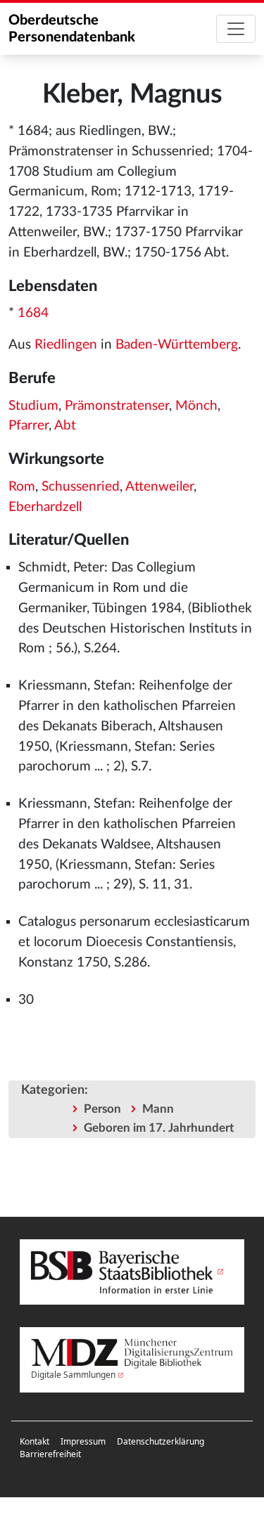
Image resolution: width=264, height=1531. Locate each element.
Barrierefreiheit (50, 1454)
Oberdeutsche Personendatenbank (71, 28)
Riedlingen (65, 344)
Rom (21, 486)
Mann (158, 1109)
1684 (33, 313)
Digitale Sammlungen (73, 1375)
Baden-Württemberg (176, 344)
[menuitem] (34, 1441)
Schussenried (81, 486)
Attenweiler (159, 486)
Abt (65, 425)
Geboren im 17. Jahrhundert (159, 1128)
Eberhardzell (45, 507)
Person (102, 1109)
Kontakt (34, 1441)
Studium (33, 406)
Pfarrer (28, 425)
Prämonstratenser (117, 406)
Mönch (196, 406)
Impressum (83, 1441)
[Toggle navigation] (236, 29)
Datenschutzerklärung (160, 1441)
